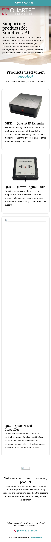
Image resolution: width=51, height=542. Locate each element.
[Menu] (47, 12)
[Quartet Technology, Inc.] (22, 11)
